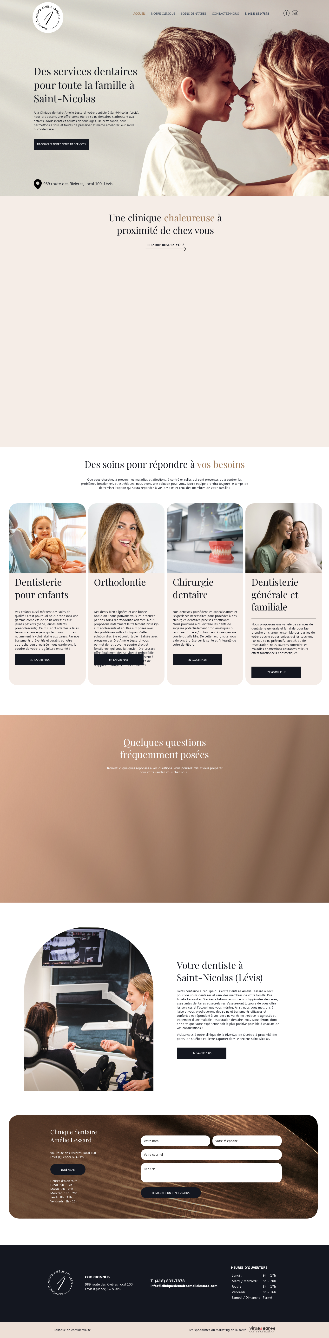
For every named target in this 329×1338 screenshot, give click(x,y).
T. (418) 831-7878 (257, 13)
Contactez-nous (225, 13)
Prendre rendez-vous (165, 245)
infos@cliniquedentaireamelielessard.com (184, 1285)
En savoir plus (40, 660)
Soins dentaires (193, 13)
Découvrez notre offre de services (61, 144)
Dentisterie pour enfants (41, 588)
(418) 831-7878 (170, 1280)
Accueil (139, 13)
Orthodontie (120, 582)
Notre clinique (163, 13)
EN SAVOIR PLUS (201, 1053)
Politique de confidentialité (72, 1330)
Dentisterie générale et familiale (274, 594)
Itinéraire (68, 1169)
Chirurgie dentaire (193, 588)
